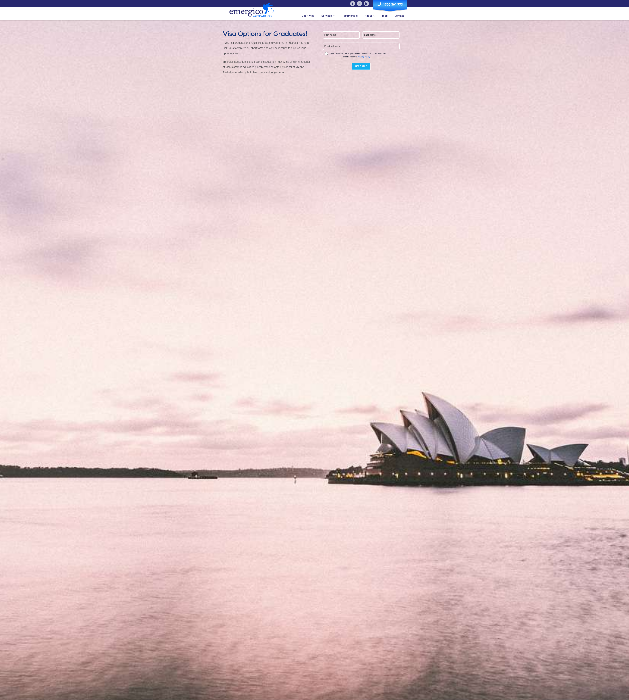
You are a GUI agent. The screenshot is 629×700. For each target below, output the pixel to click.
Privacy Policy (364, 57)
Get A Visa (308, 15)
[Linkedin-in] (366, 3)
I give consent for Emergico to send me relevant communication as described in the (359, 55)
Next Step (361, 66)
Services (326, 15)
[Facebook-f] (352, 3)
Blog (385, 15)
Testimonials (350, 15)
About (368, 15)
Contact (399, 15)
